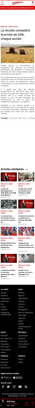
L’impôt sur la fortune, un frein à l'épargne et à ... (25, 272)
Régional (21, 296)
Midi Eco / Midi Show (9, 27)
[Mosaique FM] (17, 3)
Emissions (4, 296)
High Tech (21, 318)
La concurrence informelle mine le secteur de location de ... (8, 219)
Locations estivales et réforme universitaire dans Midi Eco (8, 273)
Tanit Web (23, 396)
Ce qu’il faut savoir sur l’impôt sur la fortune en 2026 (25, 191)
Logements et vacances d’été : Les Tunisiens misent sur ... (26, 246)
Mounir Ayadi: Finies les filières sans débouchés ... (8, 245)
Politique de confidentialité (6, 314)
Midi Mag (11, 401)
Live (2, 304)
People (20, 321)
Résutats (4, 341)
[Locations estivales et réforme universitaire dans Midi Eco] (9, 258)
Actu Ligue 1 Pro (6, 338)
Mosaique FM (23, 310)
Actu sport (4, 336)
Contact (3, 307)
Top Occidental (23, 344)
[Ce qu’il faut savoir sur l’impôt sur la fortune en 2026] (26, 176)
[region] (18, 142)
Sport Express (5, 350)
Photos (20, 359)
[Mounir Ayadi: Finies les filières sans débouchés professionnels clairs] (9, 231)
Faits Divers (22, 315)
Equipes (3, 293)
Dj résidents (22, 347)
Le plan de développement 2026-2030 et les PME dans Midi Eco (8, 192)
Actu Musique (23, 336)
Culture (21, 307)
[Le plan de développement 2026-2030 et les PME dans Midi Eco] (9, 176)
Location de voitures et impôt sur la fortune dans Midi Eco (26, 219)
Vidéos (20, 362)
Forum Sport (5, 347)
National (21, 293)
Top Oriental (22, 341)
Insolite (21, 324)
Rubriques (4, 362)
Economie (21, 304)
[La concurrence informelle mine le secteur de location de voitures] (9, 204)
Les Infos (4, 365)
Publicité (4, 310)
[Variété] (3, 402)
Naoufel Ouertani (12, 403)
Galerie (3, 352)
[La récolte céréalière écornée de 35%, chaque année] (17, 53)
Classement (5, 344)
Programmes (5, 298)
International (23, 298)
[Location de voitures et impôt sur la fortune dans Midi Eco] (26, 204)
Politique (21, 301)
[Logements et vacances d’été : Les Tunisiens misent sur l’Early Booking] (26, 231)
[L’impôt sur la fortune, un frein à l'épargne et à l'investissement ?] (26, 258)
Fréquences (5, 301)
